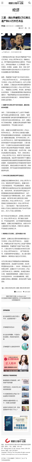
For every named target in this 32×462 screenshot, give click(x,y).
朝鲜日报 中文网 (16, 2)
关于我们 (3, 458)
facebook (19, 292)
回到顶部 (27, 292)
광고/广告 (24, 458)
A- (29, 28)
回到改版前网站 (6, 460)
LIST (22, 28)
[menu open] (2, 3)
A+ (26, 28)
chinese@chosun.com (11, 454)
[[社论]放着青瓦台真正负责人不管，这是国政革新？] (16, 320)
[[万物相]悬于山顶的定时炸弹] (16, 350)
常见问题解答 (11, 458)
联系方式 (18, 458)
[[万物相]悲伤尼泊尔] (16, 330)
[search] (29, 3)
